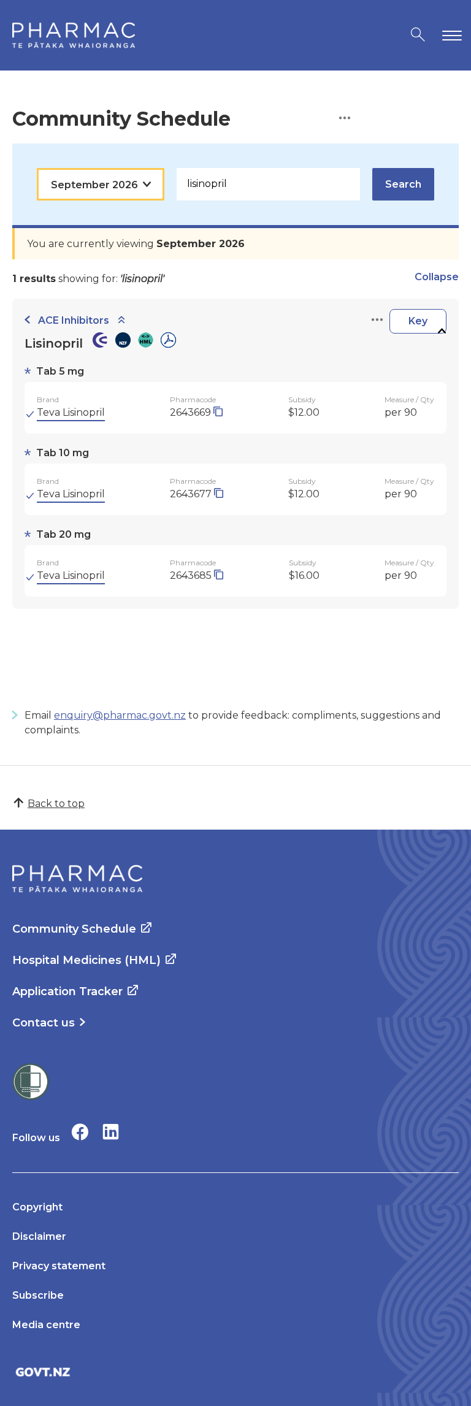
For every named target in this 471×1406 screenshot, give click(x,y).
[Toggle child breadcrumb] (121, 320)
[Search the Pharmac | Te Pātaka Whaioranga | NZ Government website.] (418, 35)
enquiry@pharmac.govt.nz (120, 715)
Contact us (43, 1023)
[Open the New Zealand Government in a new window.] (235, 1372)
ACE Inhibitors (73, 320)
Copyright (37, 1207)
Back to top (56, 803)
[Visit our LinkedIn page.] (110, 1131)
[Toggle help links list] (345, 119)
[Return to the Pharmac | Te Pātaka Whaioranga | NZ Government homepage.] (73, 35)
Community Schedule (74, 929)
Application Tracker (67, 991)
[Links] (377, 320)
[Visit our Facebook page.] (80, 1131)
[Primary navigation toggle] (449, 35)
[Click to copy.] (218, 412)
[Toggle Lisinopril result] (441, 331)
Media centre (46, 1325)
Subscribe (38, 1295)
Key (417, 321)
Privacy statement (58, 1266)
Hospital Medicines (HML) (86, 960)
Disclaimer (39, 1236)
